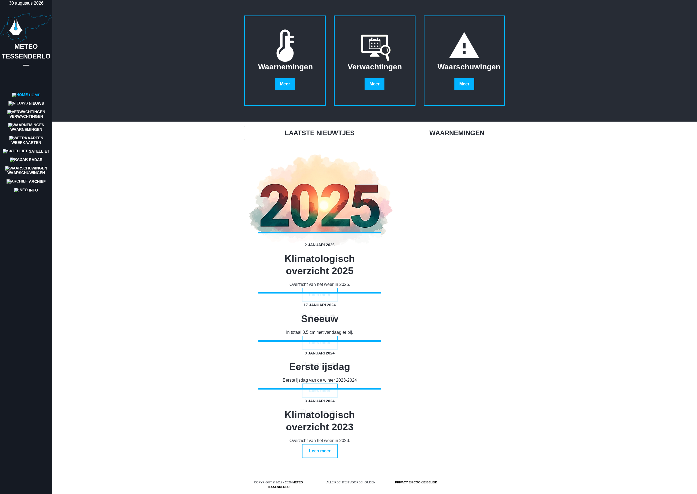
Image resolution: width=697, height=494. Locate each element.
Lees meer (320, 451)
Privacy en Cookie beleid (416, 482)
